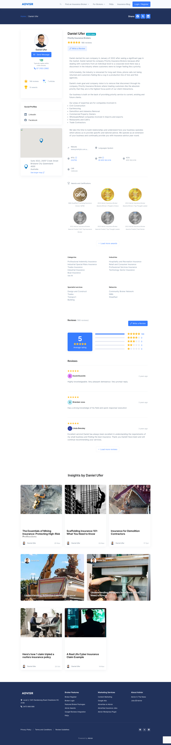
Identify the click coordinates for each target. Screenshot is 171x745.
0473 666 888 (28, 706)
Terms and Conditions (43, 730)
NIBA (111, 294)
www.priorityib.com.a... (79, 149)
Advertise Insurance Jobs (107, 708)
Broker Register (71, 697)
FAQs (111, 4)
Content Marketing (105, 697)
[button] (60, 4)
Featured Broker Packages (75, 704)
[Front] (28, 4)
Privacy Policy (26, 730)
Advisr (90, 738)
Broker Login (69, 701)
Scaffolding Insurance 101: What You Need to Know (82, 532)
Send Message (42, 54)
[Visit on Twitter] (144, 729)
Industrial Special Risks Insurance (82, 264)
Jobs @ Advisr (136, 701)
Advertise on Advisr (105, 704)
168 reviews (34, 81)
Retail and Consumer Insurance (122, 264)
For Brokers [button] (98, 4)
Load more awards (108, 243)
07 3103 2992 (42, 68)
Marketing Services (106, 692)
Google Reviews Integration (75, 712)
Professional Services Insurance (123, 267)
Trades (71, 294)
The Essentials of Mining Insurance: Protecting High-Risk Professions (41, 533)
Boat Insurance (74, 273)
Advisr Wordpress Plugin (107, 712)
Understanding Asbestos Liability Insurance (49, 595)
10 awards (33, 87)
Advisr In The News (138, 697)
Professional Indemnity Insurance (82, 261)
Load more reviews (108, 449)
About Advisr (137, 692)
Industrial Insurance (76, 270)
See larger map (37, 172)
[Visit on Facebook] (140, 729)
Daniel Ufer (31, 543)
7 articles (51, 81)
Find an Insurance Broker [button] (76, 4)
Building (71, 300)
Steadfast (113, 297)
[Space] (28, 693)
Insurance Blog (123, 4)
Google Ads (102, 701)
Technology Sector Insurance (122, 270)
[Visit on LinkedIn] (148, 729)
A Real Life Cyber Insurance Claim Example (83, 656)
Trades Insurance (75, 267)
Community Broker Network (121, 291)
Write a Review (78, 48)
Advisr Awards (70, 708)
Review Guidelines (62, 730)
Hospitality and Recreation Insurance (125, 261)
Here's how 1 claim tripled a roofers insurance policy (38, 656)
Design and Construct (77, 291)
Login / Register (141, 4)
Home (23, 16)
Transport (72, 297)
